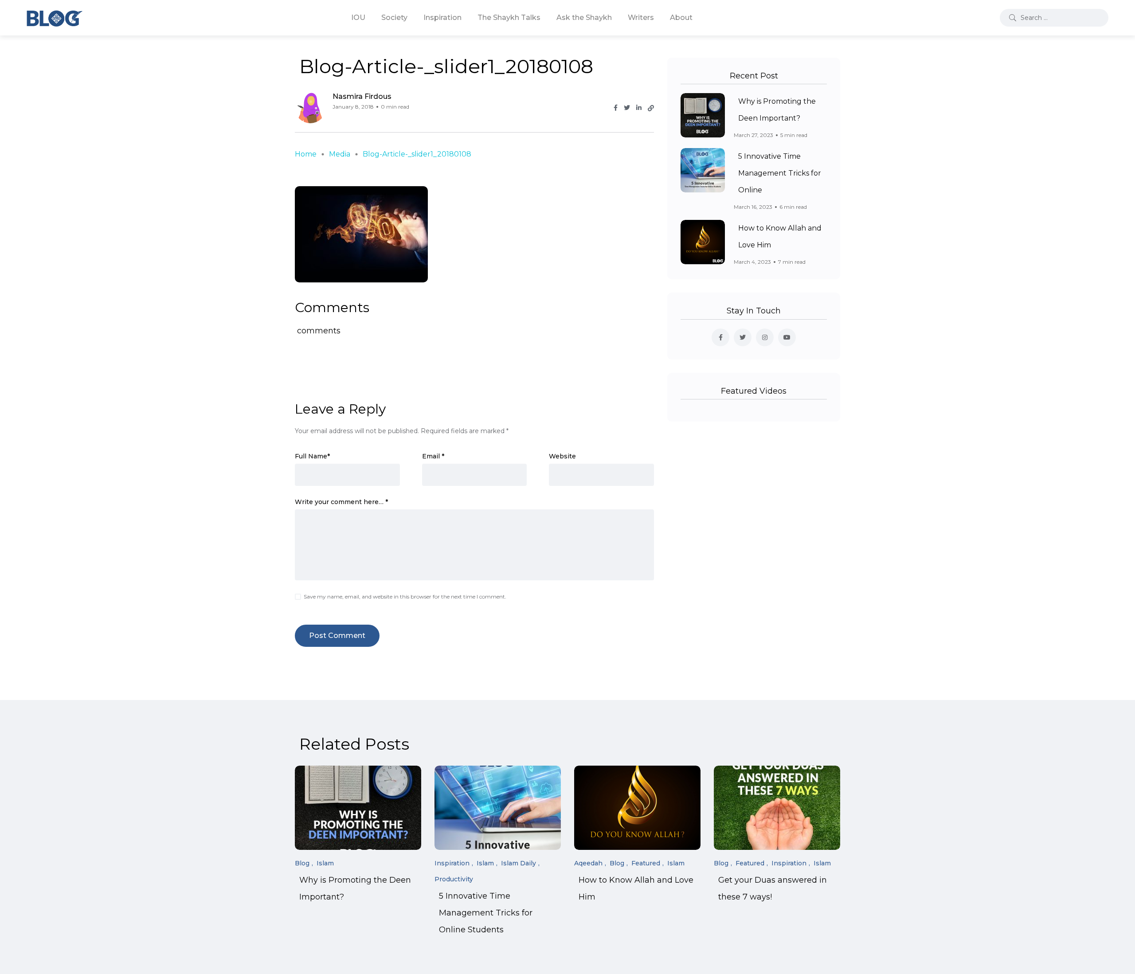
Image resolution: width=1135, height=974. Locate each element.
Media (339, 154)
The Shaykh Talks (508, 17)
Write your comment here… (341, 502)
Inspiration (442, 17)
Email (433, 456)
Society (394, 17)
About (681, 17)
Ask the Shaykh (584, 17)
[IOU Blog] (54, 18)
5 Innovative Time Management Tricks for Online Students (485, 913)
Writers (641, 17)
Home (306, 154)
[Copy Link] (651, 108)
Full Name (312, 456)
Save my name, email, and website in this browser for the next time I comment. (405, 596)
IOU (358, 17)
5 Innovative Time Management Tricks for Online (779, 173)
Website (562, 456)
